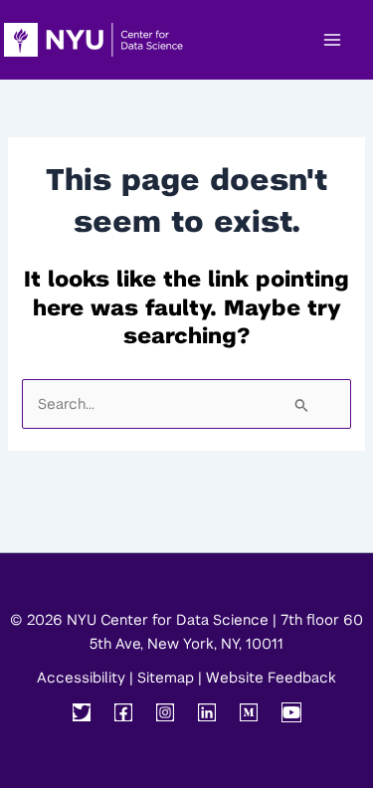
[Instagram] (165, 712)
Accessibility (81, 678)
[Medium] (249, 712)
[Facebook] (123, 712)
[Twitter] (82, 712)
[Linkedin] (207, 712)
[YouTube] (291, 712)
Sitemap (165, 678)
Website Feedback (271, 678)
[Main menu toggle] (332, 40)
